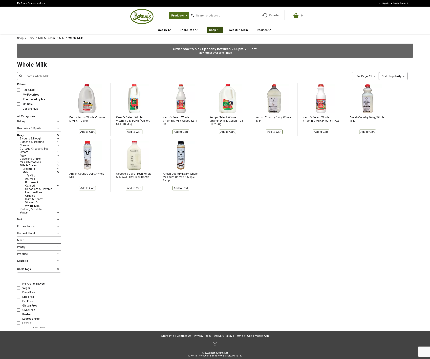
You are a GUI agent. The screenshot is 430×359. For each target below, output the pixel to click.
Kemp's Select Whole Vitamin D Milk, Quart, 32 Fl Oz (180, 121)
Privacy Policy (202, 335)
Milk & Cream (46, 38)
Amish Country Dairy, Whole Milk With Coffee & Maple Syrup (180, 177)
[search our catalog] (192, 15)
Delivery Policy (223, 335)
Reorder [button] (274, 15)
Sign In (385, 3)
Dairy (31, 38)
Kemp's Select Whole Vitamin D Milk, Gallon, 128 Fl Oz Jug (226, 121)
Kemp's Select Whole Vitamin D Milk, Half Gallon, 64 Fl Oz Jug (133, 121)
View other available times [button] (215, 52)
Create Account (400, 3)
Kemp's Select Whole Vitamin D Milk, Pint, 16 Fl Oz (321, 119)
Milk (61, 38)
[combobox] (179, 15)
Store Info (167, 335)
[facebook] (215, 344)
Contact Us (184, 335)
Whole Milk (75, 38)
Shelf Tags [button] (24, 269)
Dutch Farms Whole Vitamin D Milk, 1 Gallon (87, 119)
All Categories (26, 116)
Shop (20, 38)
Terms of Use (243, 335)
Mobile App (262, 335)
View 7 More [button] (39, 327)
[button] (37, 3)
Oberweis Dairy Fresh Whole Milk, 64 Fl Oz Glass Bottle (133, 175)
